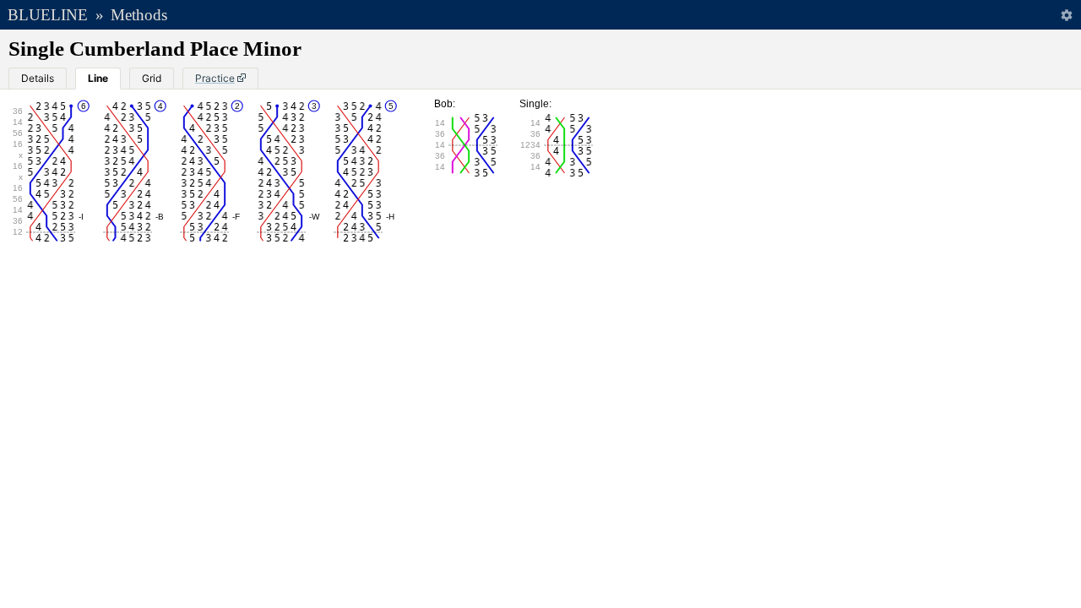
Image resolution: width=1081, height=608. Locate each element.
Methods (139, 15)
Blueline (48, 15)
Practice (215, 78)
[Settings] (1066, 15)
